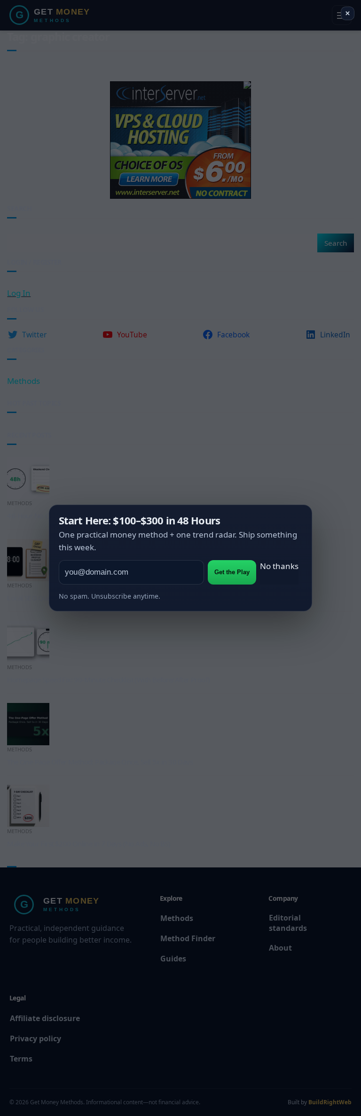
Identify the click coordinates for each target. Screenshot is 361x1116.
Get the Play (232, 572)
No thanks (279, 566)
